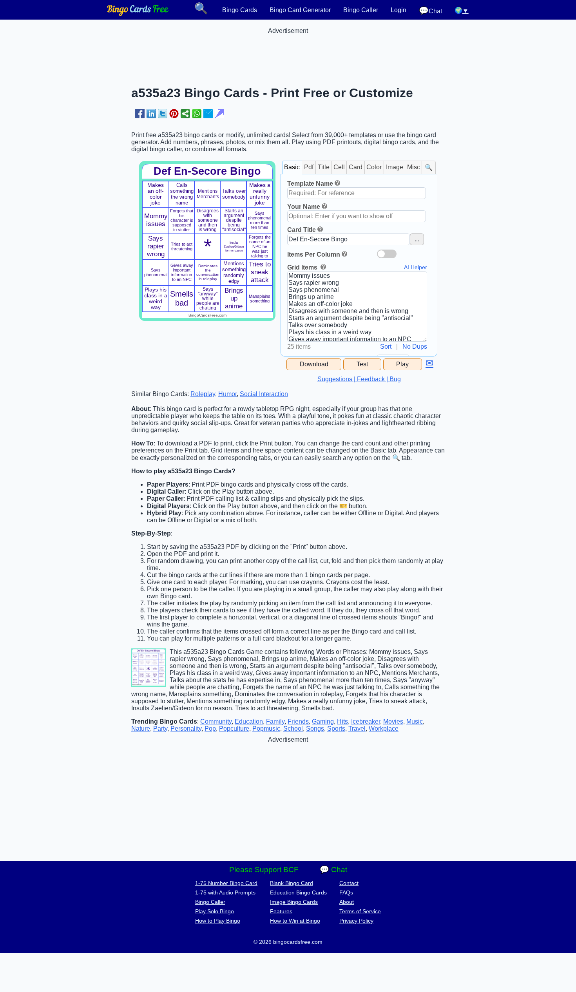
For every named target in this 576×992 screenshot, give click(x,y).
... (417, 239)
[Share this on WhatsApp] (196, 113)
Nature (140, 728)
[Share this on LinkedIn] (151, 113)
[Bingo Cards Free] (138, 14)
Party (160, 728)
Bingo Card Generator (300, 10)
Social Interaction (264, 394)
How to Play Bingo (217, 921)
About (346, 902)
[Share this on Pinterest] (174, 113)
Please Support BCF (264, 869)
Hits (342, 721)
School (293, 728)
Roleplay (202, 394)
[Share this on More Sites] (185, 113)
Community (216, 721)
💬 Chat (333, 869)
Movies (393, 721)
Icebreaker (365, 721)
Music (414, 721)
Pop (210, 728)
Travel (357, 728)
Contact (349, 883)
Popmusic (266, 728)
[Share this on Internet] (219, 113)
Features (281, 911)
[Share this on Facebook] (140, 113)
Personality (185, 728)
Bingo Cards (239, 10)
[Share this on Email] (208, 113)
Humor (227, 394)
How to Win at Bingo (295, 921)
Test (362, 364)
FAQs (346, 892)
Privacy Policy (356, 921)
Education (249, 721)
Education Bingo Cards (298, 892)
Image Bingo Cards (294, 902)
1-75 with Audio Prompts (225, 892)
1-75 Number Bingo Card (226, 883)
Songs (315, 728)
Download (314, 364)
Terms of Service (360, 911)
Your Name (303, 206)
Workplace (383, 728)
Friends (298, 721)
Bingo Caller (360, 10)
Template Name (310, 183)
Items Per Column (313, 254)
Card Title (301, 229)
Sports (336, 728)
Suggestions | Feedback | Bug (359, 379)
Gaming (323, 721)
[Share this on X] (162, 113)
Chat (430, 11)
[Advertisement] (288, 52)
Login (398, 10)
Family (275, 721)
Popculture (234, 728)
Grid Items (303, 267)
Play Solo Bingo (214, 911)
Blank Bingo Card (291, 883)
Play (402, 364)
